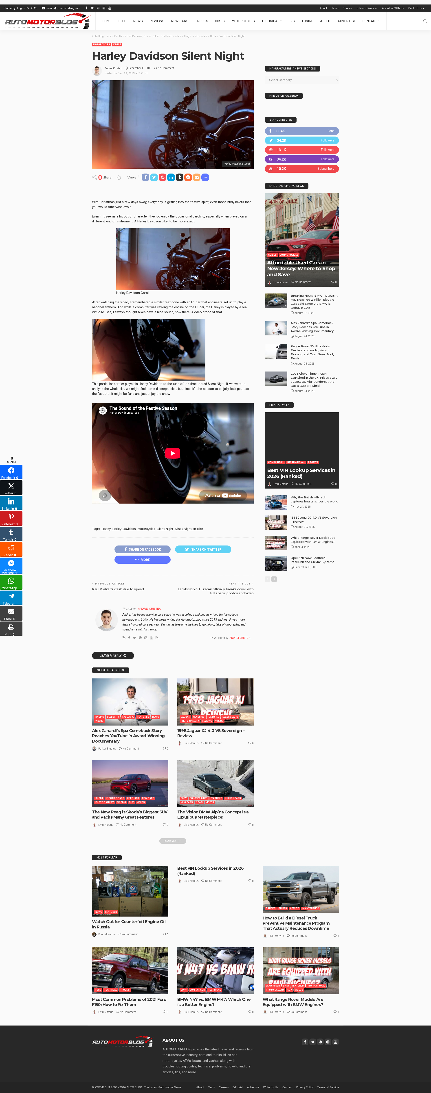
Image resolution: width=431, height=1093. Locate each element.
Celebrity (113, 717)
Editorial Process (367, 8)
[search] (425, 21)
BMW (184, 798)
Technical (270, 21)
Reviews (157, 21)
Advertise (347, 21)
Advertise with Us (393, 8)
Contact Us (415, 8)
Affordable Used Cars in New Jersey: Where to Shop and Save (301, 269)
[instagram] (302, 159)
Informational (296, 462)
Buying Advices (289, 254)
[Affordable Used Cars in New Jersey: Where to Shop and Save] (302, 240)
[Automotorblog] (47, 21)
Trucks (201, 21)
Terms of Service (328, 1087)
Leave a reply (111, 655)
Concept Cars (198, 798)
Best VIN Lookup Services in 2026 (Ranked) (301, 473)
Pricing (121, 802)
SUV (131, 802)
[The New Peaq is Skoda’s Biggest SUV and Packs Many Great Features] (130, 783)
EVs (291, 21)
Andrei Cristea (113, 68)
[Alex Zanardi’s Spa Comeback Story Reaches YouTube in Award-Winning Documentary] (130, 702)
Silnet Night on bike (189, 528)
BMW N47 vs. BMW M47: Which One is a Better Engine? (214, 1002)
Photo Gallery (190, 721)
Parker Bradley (107, 748)
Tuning (307, 21)
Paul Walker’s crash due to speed (118, 589)
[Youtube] (302, 169)
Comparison (276, 462)
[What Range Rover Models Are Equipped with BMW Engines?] (276, 543)
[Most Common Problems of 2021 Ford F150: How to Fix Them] (130, 970)
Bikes (220, 21)
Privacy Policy (305, 1087)
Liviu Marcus (191, 743)
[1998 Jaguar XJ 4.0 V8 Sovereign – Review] (215, 702)
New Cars (179, 21)
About (323, 8)
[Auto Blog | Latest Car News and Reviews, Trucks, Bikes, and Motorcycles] (123, 1041)
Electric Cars (115, 798)
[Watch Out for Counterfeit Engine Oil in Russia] (130, 891)
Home (107, 21)
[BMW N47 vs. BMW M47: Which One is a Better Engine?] (215, 970)
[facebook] (302, 131)
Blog (122, 21)
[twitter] (302, 140)
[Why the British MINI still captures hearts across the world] (276, 502)
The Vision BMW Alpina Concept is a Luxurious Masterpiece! (212, 815)
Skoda (99, 798)
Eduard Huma (106, 934)
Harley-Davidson (124, 528)
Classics (199, 717)
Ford (98, 989)
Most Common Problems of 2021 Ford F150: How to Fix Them (129, 1002)
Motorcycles (243, 21)
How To (294, 908)
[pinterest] (302, 150)
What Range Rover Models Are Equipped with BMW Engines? (293, 1002)
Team (335, 8)
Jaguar (185, 717)
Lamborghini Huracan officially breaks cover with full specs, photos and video (216, 591)
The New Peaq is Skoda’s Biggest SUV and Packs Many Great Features (129, 815)
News (138, 21)
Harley (106, 528)
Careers (347, 8)
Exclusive (128, 717)
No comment (166, 68)
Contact (370, 21)
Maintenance (310, 908)
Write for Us (271, 1087)
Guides (272, 254)
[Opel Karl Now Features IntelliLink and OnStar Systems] (276, 563)
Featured (143, 717)
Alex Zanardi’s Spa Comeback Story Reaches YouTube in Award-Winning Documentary (128, 736)
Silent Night (165, 528)
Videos (117, 44)
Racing (99, 717)
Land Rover (273, 985)
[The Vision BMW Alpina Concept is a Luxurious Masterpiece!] (215, 783)
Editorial (238, 1087)
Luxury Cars (230, 717)
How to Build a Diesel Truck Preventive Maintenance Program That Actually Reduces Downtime (296, 923)
